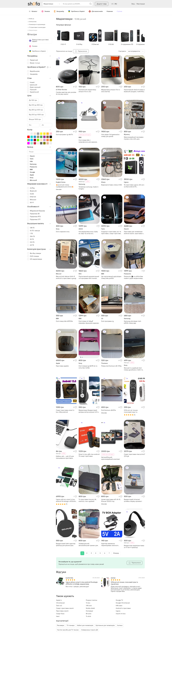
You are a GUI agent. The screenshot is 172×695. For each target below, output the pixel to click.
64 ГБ (32, 245)
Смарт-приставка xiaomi (65, 608)
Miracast (33, 200)
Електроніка (32, 21)
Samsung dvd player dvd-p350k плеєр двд (132, 322)
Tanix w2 (59, 606)
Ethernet (33, 197)
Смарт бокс (60, 614)
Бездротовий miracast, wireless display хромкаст (133, 500)
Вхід (133, 4)
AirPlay (32, 188)
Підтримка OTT (35, 219)
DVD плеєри (34, 256)
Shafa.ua (31, 19)
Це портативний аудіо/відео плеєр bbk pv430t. (111, 277)
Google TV (119, 600)
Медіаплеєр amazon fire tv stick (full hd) (110, 91)
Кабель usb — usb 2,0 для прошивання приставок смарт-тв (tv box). (65, 457)
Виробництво (35, 71)
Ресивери (60, 625)
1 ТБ (31, 234)
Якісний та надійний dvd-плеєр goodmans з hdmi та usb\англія (133, 369)
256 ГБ (32, 236)
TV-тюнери (70, 625)
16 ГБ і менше (35, 231)
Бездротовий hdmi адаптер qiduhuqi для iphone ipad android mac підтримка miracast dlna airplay (65, 544)
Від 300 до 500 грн (36, 110)
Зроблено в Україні (78, 11)
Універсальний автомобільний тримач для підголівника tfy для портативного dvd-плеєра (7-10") (89, 544)
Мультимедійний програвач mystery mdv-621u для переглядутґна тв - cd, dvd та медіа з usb (134, 138)
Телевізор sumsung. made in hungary (88, 188)
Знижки (47, 11)
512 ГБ (32, 242)
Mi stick (88, 614)
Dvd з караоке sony (62, 232)
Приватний (34, 60)
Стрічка (119, 11)
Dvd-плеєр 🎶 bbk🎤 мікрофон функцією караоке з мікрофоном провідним (89, 322)
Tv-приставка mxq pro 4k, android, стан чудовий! (87, 500)
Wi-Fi (32, 203)
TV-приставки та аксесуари (37, 27)
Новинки (110, 11)
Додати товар (102, 4)
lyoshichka (69, 578)
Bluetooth (33, 191)
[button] (56, 35)
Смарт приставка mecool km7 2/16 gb (134, 455)
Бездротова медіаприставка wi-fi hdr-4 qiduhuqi (134, 546)
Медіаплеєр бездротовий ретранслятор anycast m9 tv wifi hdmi (89, 411)
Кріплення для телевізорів (105, 625)
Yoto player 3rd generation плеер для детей (110, 135)
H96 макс (119, 606)
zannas (113, 578)
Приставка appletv (62, 366)
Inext (57, 616)
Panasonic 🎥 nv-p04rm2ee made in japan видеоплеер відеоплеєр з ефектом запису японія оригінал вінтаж (133, 277)
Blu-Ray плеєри (35, 253)
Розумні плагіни (91, 600)
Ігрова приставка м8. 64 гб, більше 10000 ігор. (110, 500)
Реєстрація (141, 4)
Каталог (34, 11)
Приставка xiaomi (62, 611)
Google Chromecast (123, 603)
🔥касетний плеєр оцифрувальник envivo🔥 (64, 186)
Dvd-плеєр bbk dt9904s (64, 321)
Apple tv (59, 600)
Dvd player (89, 611)
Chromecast (60, 603)
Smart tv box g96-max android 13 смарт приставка (89, 455)
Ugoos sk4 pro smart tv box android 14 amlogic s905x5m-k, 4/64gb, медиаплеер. (66, 500)
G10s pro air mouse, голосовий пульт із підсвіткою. (131, 411)
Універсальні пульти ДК (89, 630)
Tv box (88, 603)
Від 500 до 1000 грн (36, 115)
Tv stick (88, 616)
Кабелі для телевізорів (85, 625)
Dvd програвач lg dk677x (64, 135)
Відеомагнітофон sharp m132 (111, 185)
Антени (119, 625)
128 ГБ (32, 228)
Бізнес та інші (35, 63)
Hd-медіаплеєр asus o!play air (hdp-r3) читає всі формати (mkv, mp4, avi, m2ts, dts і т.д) (89, 233)
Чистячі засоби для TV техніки (68, 630)
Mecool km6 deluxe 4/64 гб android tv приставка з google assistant (66, 277)
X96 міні (89, 606)
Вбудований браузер (37, 211)
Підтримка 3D (35, 214)
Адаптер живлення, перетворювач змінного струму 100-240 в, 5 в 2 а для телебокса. (111, 544)
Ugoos (118, 611)
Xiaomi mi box (121, 614)
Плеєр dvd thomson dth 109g (111, 366)
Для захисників (97, 11)
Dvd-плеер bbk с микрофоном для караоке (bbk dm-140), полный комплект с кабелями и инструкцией (88, 141)
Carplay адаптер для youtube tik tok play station (66, 93)
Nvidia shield (90, 608)
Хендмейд (60, 11)
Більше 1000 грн (35, 119)
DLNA (32, 194)
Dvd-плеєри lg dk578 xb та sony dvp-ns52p (88, 367)
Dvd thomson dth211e (108, 410)
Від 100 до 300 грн (36, 105)
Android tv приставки (123, 608)
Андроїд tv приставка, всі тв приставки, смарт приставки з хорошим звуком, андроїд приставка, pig (111, 233)
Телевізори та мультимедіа (37, 24)
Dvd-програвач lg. (107, 321)
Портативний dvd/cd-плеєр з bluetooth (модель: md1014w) (134, 91)
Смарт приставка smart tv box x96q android (65, 411)
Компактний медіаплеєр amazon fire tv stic (87, 91)
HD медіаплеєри (36, 259)
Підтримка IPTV (35, 217)
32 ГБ (32, 239)
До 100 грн (33, 100)
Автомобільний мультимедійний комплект (110, 458)
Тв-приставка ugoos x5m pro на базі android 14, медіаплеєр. (134, 186)
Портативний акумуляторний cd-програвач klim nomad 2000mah (89, 277)
